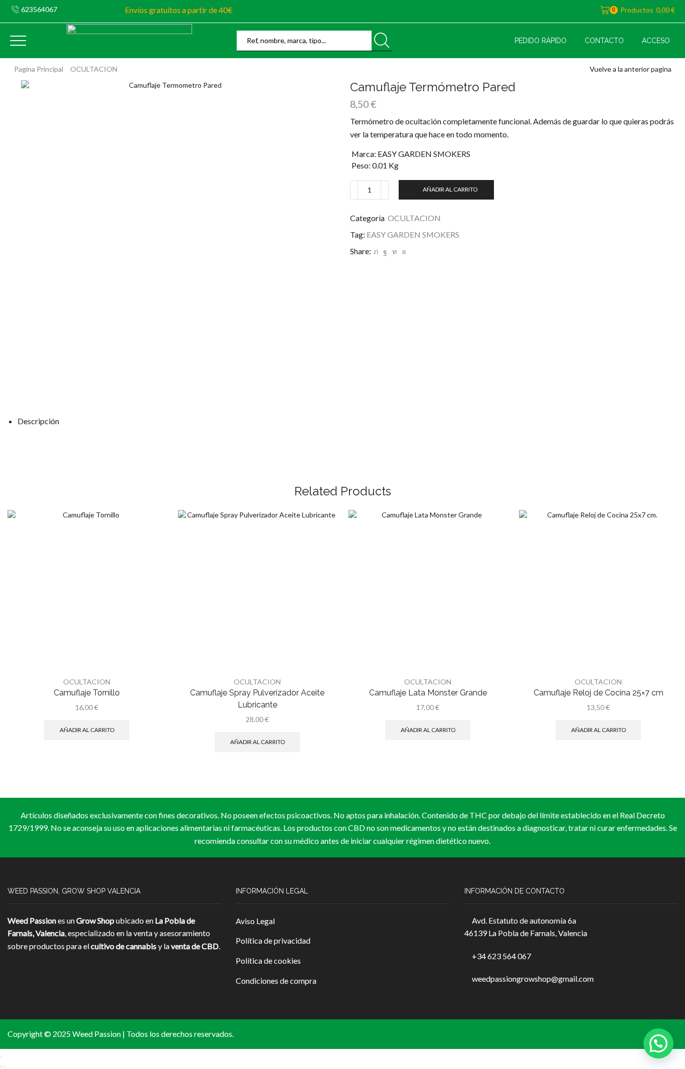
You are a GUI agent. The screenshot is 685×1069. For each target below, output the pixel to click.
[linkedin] (394, 251)
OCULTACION (93, 69)
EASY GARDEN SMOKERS (413, 234)
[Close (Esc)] (1, 1056)
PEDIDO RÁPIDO (541, 41)
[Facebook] (385, 251)
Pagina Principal (38, 69)
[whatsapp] (402, 251)
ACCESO (656, 41)
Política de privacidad (273, 940)
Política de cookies (268, 960)
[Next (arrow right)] (5, 1066)
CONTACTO (604, 41)
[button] (658, 1043)
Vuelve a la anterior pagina (630, 69)
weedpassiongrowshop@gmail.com (533, 978)
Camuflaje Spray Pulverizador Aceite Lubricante (257, 698)
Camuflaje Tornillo (87, 692)
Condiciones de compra (276, 980)
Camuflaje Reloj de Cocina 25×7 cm (598, 692)
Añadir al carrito (450, 189)
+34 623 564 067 (501, 956)
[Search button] (382, 41)
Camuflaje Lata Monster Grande (428, 692)
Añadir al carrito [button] (87, 730)
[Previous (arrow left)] (1, 1066)
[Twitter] (376, 251)
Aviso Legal (255, 921)
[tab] (38, 421)
